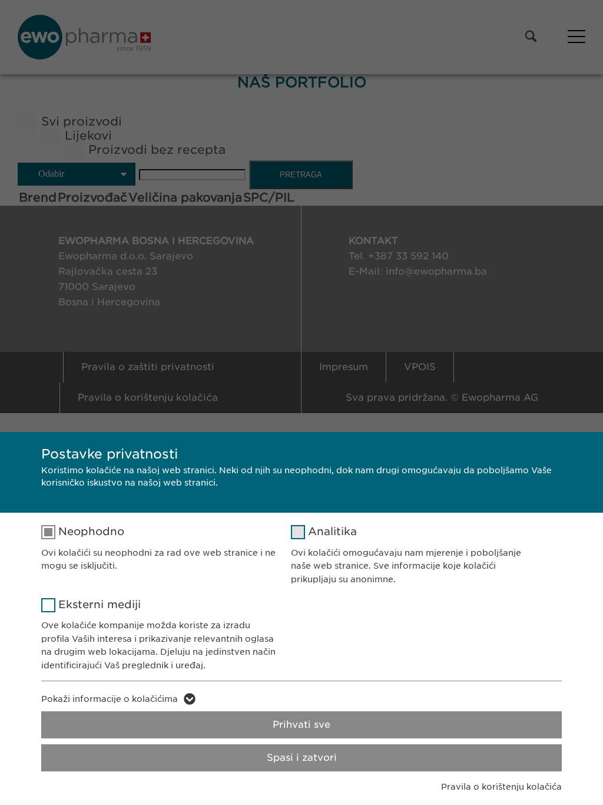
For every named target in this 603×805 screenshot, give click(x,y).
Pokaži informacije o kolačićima (109, 699)
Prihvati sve (301, 724)
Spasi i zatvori (302, 757)
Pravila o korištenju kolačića (501, 786)
